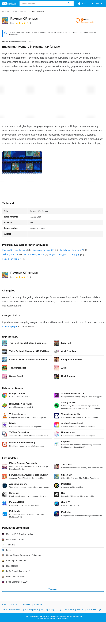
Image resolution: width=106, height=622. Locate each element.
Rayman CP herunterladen (14, 250)
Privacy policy (47, 610)
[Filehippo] (9, 3)
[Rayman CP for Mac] (5, 20)
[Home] (3, 11)
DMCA (80, 610)
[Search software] (68, 3)
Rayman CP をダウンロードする (64, 254)
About (4, 605)
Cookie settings (94, 610)
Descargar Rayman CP (43, 250)
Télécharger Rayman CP (71, 250)
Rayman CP (24, 18)
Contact (14, 605)
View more (53, 589)
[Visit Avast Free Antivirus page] (84, 20)
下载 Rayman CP (10, 254)
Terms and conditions (12, 610)
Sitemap (38, 605)
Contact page (9, 326)
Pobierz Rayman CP (11, 259)
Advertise (26, 605)
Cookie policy (31, 610)
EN (97, 3)
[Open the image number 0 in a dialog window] (22, 162)
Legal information (66, 610)
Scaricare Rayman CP (34, 254)
